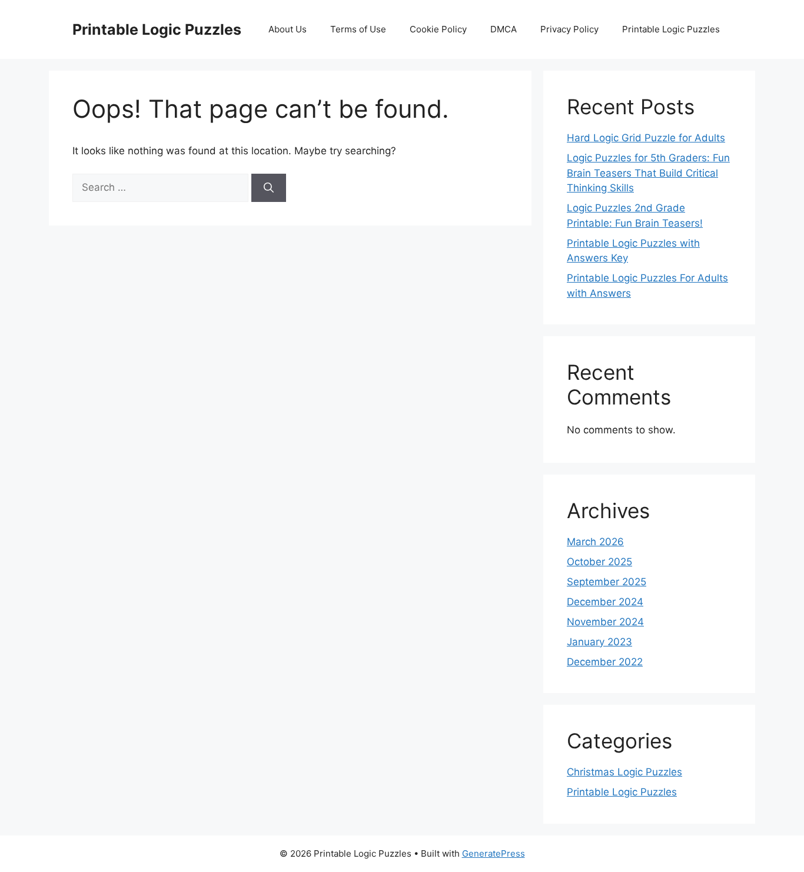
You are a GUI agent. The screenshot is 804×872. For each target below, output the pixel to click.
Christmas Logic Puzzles (624, 772)
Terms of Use (358, 29)
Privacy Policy (569, 29)
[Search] (268, 188)
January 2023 (599, 642)
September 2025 (606, 582)
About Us (287, 29)
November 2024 (605, 622)
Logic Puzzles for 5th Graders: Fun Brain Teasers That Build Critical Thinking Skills (648, 173)
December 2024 (605, 602)
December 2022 (605, 662)
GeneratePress (493, 853)
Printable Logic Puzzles (156, 29)
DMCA (503, 29)
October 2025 (599, 562)
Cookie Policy (438, 29)
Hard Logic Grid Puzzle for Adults (646, 138)
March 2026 (595, 542)
